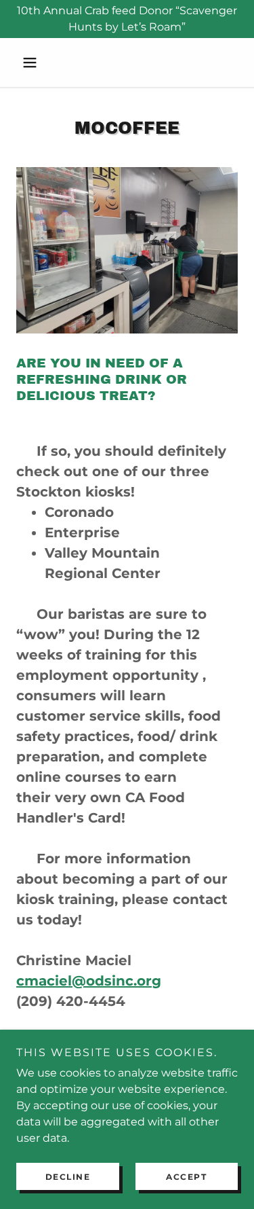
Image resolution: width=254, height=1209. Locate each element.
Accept (186, 1177)
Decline (68, 1177)
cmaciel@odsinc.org (88, 981)
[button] (32, 62)
